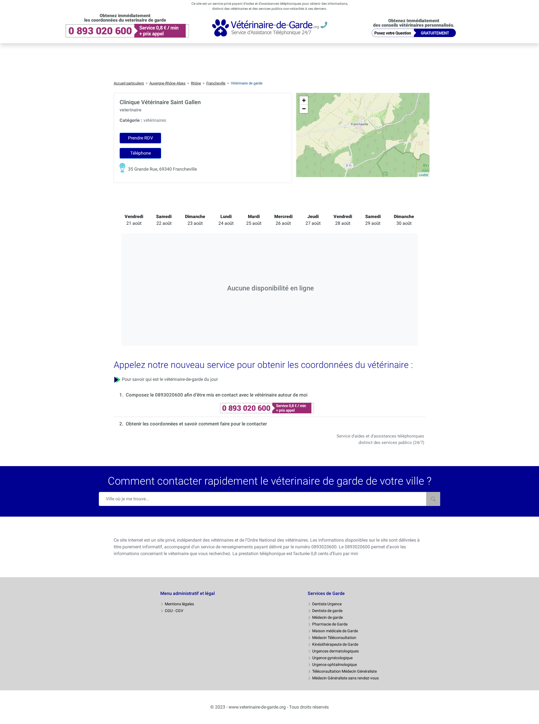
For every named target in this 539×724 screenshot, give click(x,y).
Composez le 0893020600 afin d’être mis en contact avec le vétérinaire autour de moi (216, 395)
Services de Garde (326, 593)
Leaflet (423, 174)
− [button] (304, 108)
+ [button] (304, 100)
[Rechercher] (433, 499)
